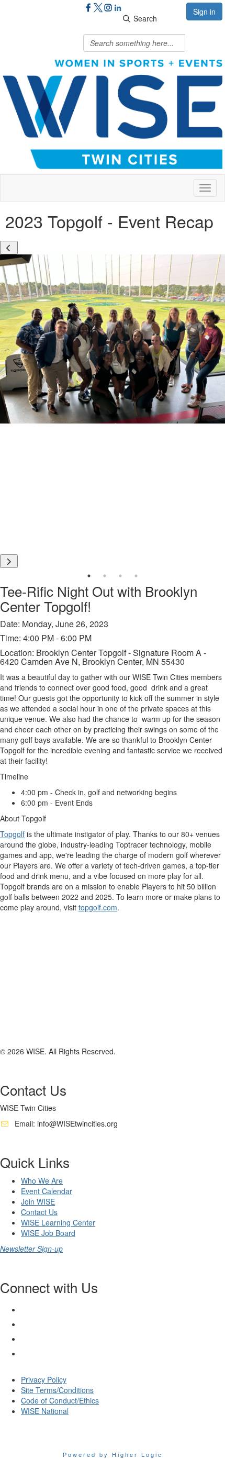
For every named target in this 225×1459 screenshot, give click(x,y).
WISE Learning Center (58, 1222)
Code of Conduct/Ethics (60, 1400)
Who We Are (42, 1180)
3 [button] (120, 576)
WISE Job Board (48, 1233)
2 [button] (104, 576)
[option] (112, 339)
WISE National (45, 1411)
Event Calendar (46, 1191)
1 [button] (89, 576)
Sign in (204, 11)
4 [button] (136, 576)
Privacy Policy (43, 1379)
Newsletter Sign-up (31, 1248)
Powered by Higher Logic (113, 1454)
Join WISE (38, 1201)
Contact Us (39, 1212)
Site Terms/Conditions (57, 1390)
